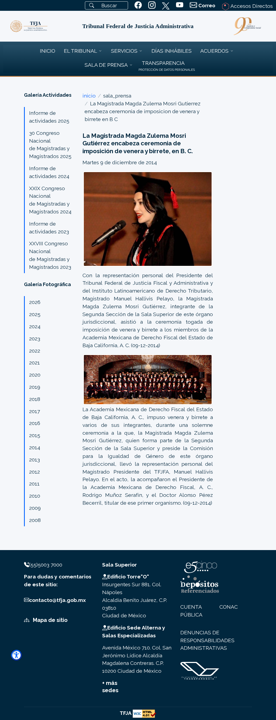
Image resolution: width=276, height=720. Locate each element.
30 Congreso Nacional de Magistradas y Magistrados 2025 (50, 144)
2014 (34, 447)
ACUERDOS (214, 51)
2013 (34, 460)
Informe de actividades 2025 (49, 117)
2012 (34, 472)
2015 (34, 435)
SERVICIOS (124, 51)
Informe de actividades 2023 (49, 228)
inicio (89, 96)
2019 (34, 387)
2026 (34, 302)
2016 (34, 423)
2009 (35, 508)
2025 (34, 314)
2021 (34, 363)
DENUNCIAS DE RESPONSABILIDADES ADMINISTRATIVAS (207, 640)
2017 (34, 411)
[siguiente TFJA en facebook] (138, 5)
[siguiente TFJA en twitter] (166, 5)
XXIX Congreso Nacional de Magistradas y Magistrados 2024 (50, 200)
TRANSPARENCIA (163, 63)
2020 (34, 375)
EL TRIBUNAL (80, 51)
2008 (35, 520)
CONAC (228, 607)
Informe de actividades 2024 (49, 172)
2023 (34, 338)
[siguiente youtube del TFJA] (179, 5)
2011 (34, 484)
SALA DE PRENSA (106, 65)
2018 (34, 399)
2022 (34, 351)
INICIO (47, 51)
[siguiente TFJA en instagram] (152, 5)
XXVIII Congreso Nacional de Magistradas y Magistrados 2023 (50, 255)
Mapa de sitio (50, 620)
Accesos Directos (251, 6)
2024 (34, 326)
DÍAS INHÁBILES (171, 51)
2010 (34, 496)
